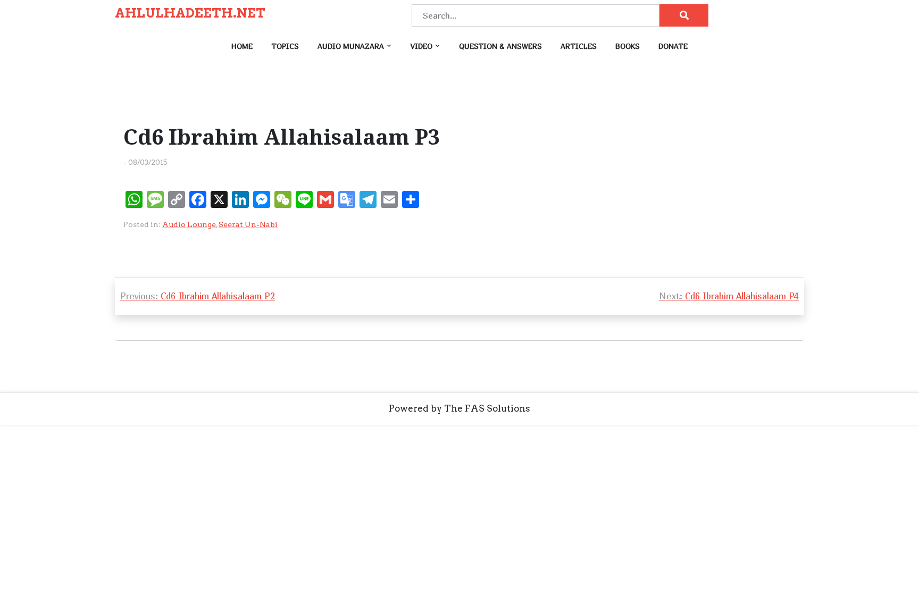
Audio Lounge (189, 224)
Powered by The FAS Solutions (459, 408)
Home (242, 46)
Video (421, 46)
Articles (579, 46)
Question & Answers (500, 46)
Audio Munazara (351, 46)
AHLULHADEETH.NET (190, 13)
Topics (285, 46)
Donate (673, 46)
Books (627, 46)
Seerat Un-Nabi (248, 224)
